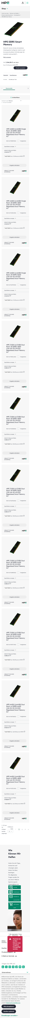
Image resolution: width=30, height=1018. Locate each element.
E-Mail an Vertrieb (8, 956)
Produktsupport (17, 892)
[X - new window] (6, 967)
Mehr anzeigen (7, 57)
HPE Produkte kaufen (16, 906)
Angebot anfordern (15, 165)
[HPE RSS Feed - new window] (23, 967)
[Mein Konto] (23, 2)
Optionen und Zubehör (14, 13)
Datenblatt (5, 75)
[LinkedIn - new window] (3, 967)
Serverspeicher (17, 15)
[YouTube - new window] (20, 967)
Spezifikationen (13, 75)
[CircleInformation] (10, 151)
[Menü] (27, 2)
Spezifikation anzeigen (9, 146)
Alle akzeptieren (9, 1006)
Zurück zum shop (5, 13)
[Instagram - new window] (9, 967)
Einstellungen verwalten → (10, 1015)
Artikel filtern (16, 97)
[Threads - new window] (13, 967)
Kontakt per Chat (12, 79)
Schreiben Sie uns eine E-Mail (17, 898)
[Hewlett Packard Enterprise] (5, 2)
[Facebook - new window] (16, 967)
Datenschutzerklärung (13, 1003)
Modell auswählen (20, 68)
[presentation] (28, 88)
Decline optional (9, 1011)
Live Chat (15, 887)
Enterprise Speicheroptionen (7, 15)
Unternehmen (6, 972)
